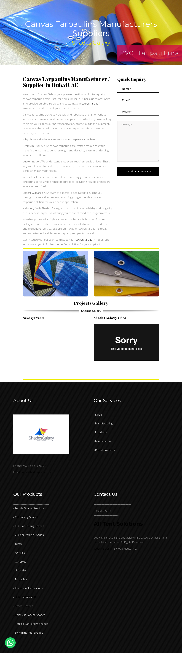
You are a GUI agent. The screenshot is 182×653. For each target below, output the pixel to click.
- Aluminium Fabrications (28, 588)
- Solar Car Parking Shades (29, 615)
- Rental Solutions (104, 450)
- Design (98, 414)
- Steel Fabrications (24, 597)
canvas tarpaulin (91, 103)
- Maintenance (102, 441)
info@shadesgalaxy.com (36, 472)
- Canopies (19, 561)
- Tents (17, 543)
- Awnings (19, 552)
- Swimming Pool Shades (28, 632)
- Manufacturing (103, 423)
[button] (10, 642)
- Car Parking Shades (25, 517)
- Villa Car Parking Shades (28, 535)
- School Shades (23, 606)
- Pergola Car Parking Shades (30, 623)
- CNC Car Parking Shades (28, 526)
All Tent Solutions (118, 524)
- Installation (101, 432)
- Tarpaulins (20, 579)
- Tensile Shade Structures (29, 508)
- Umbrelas (20, 570)
